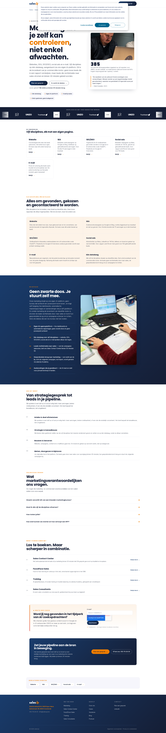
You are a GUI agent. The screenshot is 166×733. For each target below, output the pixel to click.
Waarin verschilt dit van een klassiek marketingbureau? (48, 500)
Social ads (68, 684)
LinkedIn (117, 709)
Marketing (67, 705)
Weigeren (118, 25)
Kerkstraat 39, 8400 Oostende (40, 709)
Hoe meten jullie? (33, 514)
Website (34, 684)
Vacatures (92, 712)
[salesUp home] (33, 3)
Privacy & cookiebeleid (130, 729)
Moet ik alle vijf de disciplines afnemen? (42, 507)
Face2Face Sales (69, 712)
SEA (44, 684)
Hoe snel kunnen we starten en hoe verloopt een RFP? (47, 522)
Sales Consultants (69, 719)
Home (31, 10)
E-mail (80, 684)
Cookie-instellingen (86, 25)
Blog (90, 715)
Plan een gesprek (38, 83)
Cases (91, 709)
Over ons (92, 705)
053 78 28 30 (33, 712)
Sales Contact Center (70, 709)
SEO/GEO (55, 684)
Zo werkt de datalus (59, 83)
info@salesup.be (44, 712)
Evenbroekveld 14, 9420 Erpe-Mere (41, 706)
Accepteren (102, 25)
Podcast (91, 719)
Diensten (37, 10)
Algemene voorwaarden (114, 729)
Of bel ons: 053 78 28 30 (121, 651)
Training (66, 715)
